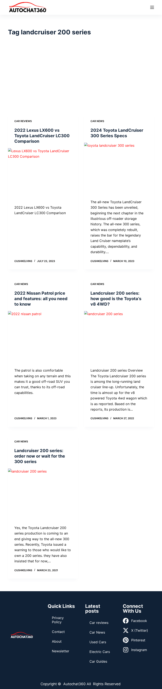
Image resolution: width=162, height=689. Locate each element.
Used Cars (97, 642)
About (57, 641)
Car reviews (23, 121)
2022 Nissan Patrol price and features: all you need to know (41, 299)
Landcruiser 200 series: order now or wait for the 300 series (39, 456)
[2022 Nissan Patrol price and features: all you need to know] (43, 337)
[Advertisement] (81, 74)
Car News (97, 121)
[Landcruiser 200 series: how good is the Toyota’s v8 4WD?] (119, 337)
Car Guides (98, 661)
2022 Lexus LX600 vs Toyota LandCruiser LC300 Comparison (42, 136)
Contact (58, 632)
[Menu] (152, 7)
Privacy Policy (58, 620)
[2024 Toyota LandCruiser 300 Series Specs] (119, 169)
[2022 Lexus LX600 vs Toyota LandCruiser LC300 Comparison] (43, 174)
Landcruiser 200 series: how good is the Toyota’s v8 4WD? (115, 299)
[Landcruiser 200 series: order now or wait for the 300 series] (43, 495)
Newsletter (60, 651)
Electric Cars (99, 652)
